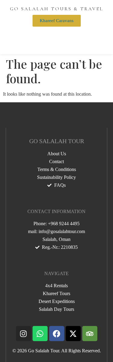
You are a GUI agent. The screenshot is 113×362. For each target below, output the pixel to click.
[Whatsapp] (40, 333)
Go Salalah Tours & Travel (56, 9)
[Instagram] (23, 333)
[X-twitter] (73, 333)
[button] (57, 36)
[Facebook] (56, 333)
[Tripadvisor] (89, 333)
